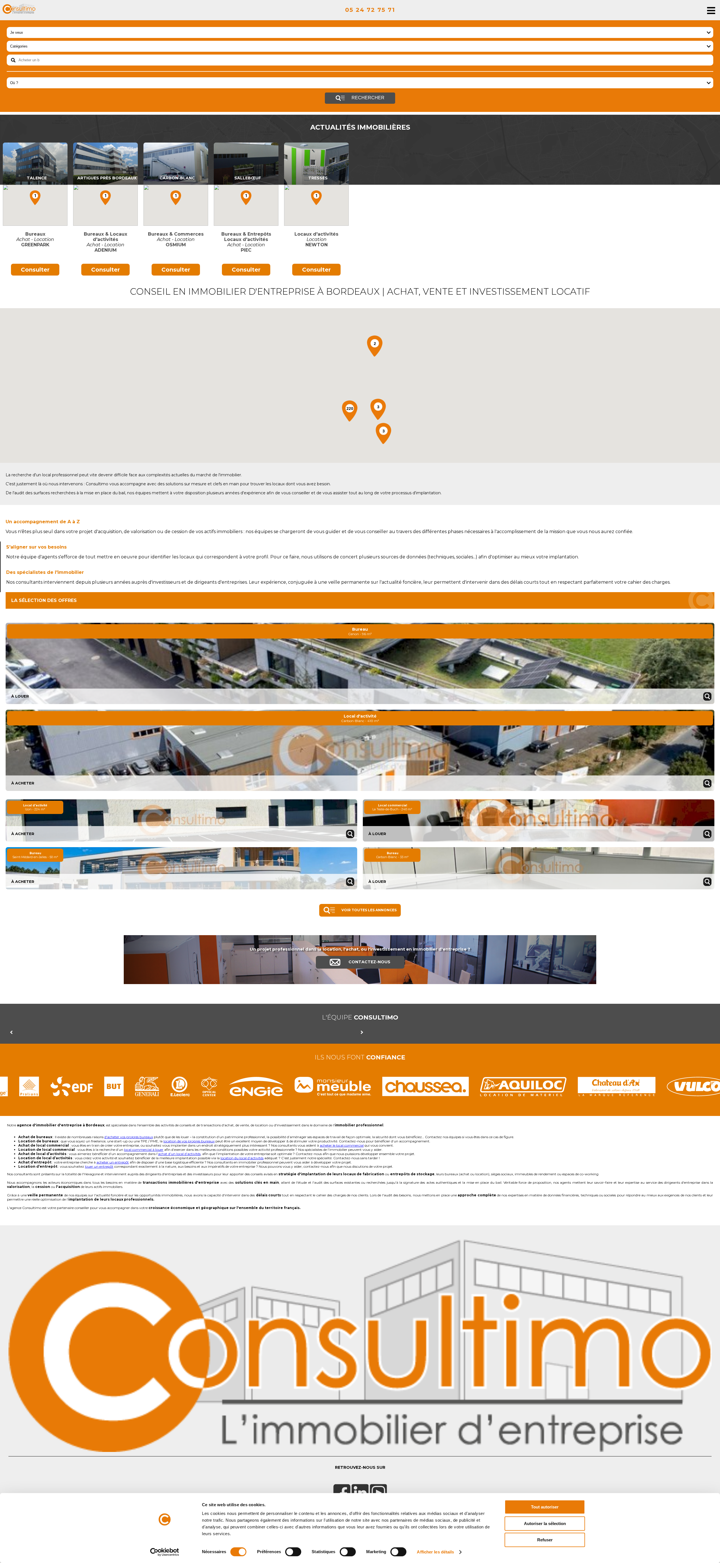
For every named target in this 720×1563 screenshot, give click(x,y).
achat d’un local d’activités (179, 1154)
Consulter (35, 269)
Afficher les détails (435, 1552)
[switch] (293, 1551)
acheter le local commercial (342, 1145)
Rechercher (367, 97)
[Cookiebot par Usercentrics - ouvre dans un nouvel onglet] (164, 1552)
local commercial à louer (143, 1149)
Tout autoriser (545, 1507)
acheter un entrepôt (112, 1162)
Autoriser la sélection (545, 1523)
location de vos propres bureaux (189, 1141)
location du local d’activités (242, 1158)
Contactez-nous (368, 961)
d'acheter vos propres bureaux (128, 1137)
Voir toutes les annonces (369, 910)
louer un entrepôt (99, 1166)
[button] (35, 197)
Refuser (545, 1539)
